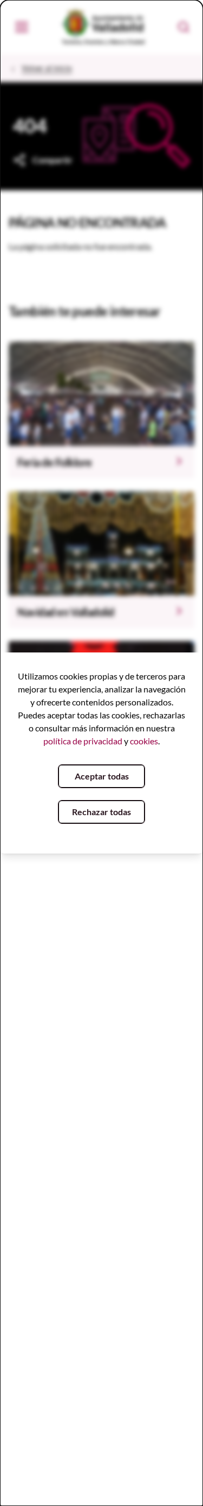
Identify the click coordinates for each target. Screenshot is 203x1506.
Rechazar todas (101, 812)
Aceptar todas (102, 776)
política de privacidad (82, 741)
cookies (144, 741)
